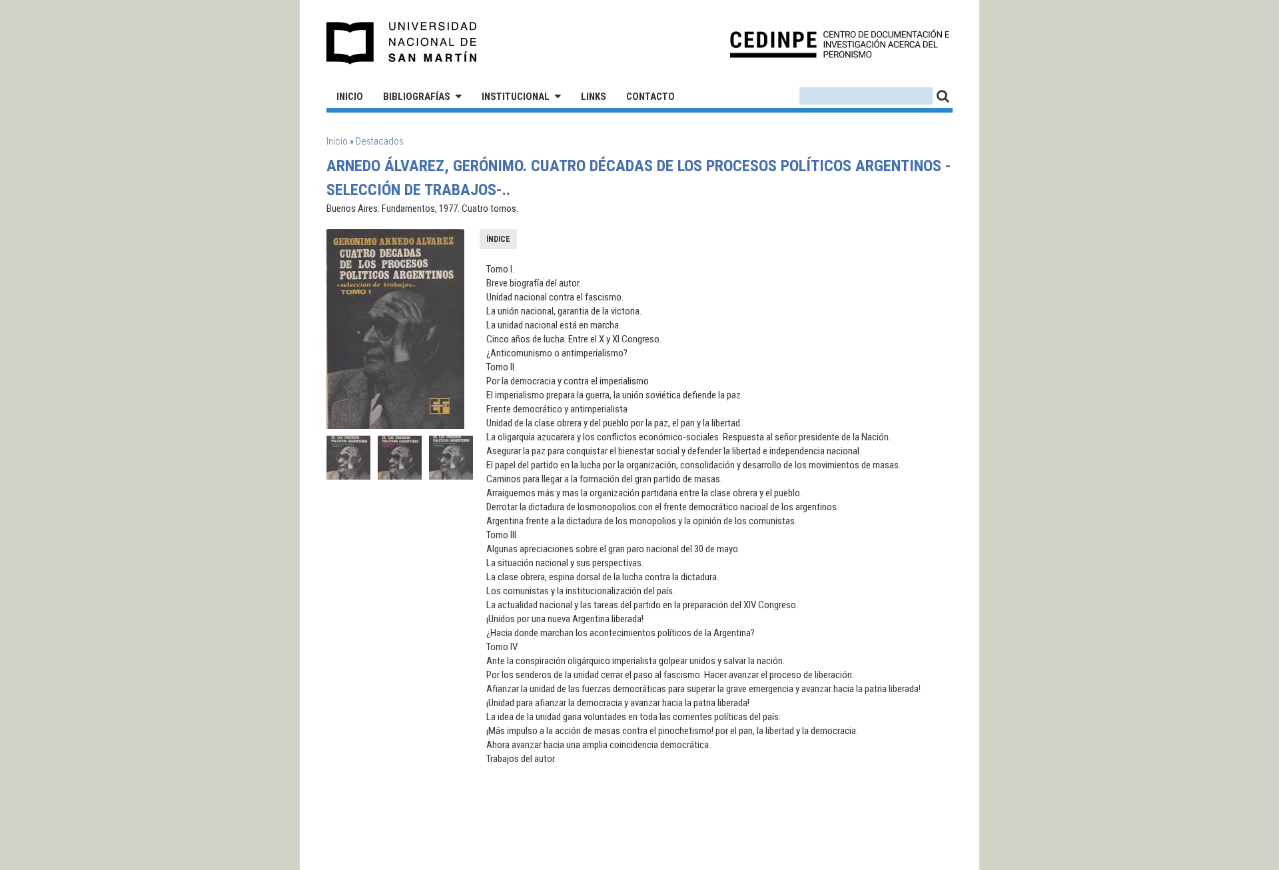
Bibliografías (416, 97)
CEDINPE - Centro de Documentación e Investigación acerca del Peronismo (839, 43)
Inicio (349, 97)
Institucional (516, 97)
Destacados (380, 141)
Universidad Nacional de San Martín (402, 43)
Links (593, 97)
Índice (498, 239)
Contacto (650, 97)
